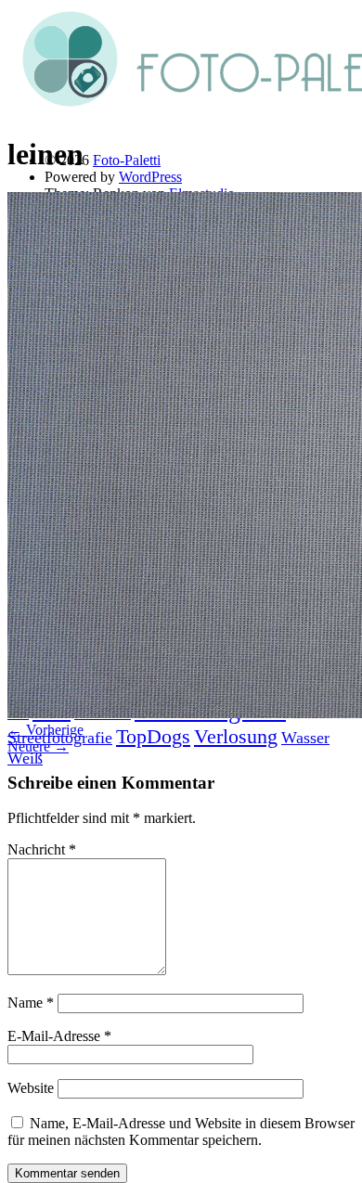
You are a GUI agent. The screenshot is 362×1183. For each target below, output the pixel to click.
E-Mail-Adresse (59, 1036)
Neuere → (38, 746)
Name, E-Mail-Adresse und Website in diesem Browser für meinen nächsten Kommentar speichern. (181, 1131)
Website (30, 1088)
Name (30, 1002)
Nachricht (41, 849)
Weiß (25, 758)
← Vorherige (45, 730)
